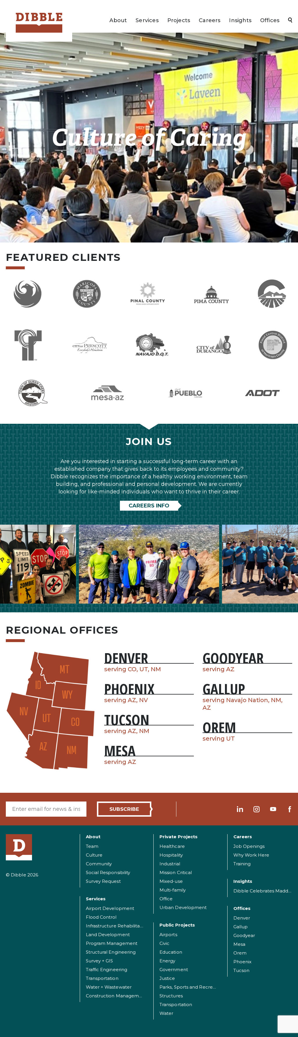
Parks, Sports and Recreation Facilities (201, 987)
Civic (164, 943)
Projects (178, 20)
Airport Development (110, 908)
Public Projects (177, 925)
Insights (240, 20)
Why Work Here (251, 855)
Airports (168, 934)
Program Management (111, 943)
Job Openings (249, 846)
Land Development (108, 934)
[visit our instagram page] (256, 809)
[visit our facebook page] (290, 809)
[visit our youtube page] (273, 809)
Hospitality (171, 855)
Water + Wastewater (109, 987)
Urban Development (183, 907)
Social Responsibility (108, 872)
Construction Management (116, 996)
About (118, 20)
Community (99, 863)
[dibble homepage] (19, 847)
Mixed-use (171, 881)
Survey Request (103, 881)
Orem (239, 953)
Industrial (169, 863)
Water (166, 1013)
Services (147, 20)
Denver (241, 918)
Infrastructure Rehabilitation (117, 926)
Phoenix (242, 961)
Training (242, 863)
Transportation (102, 978)
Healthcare (172, 846)
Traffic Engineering (106, 969)
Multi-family (172, 890)
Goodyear (244, 935)
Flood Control (101, 917)
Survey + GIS (99, 961)
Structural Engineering (111, 952)
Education (170, 952)
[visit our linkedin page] (240, 809)
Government (173, 969)
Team (92, 846)
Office (166, 898)
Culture (94, 855)
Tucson (241, 970)
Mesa (239, 944)
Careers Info (149, 505)
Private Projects (178, 836)
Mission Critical (175, 872)
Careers (209, 20)
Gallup (240, 926)
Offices (269, 20)
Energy (167, 961)
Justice (167, 978)
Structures (171, 996)
